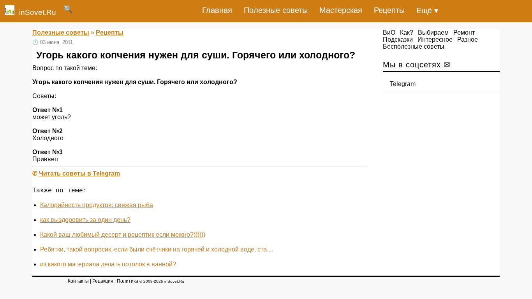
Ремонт (464, 32)
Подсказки (398, 39)
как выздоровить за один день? (85, 219)
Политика (127, 281)
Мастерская (340, 10)
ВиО (389, 32)
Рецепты (389, 10)
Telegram (403, 84)
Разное (467, 39)
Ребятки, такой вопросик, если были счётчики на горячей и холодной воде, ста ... (156, 249)
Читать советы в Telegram (79, 173)
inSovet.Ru (37, 12)
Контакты (78, 281)
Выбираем (433, 32)
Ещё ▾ (427, 10)
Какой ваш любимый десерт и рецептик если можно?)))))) (122, 234)
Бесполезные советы (413, 46)
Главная (217, 10)
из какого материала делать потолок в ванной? (108, 264)
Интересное (435, 39)
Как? (406, 32)
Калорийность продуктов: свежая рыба (96, 205)
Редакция (102, 281)
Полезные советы (276, 10)
